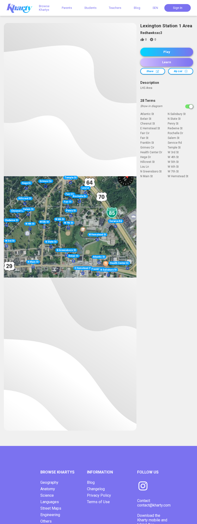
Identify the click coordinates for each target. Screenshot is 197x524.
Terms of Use (98, 502)
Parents (67, 8)
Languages (49, 502)
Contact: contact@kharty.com (154, 502)
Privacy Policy (99, 495)
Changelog (96, 489)
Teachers (115, 8)
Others (46, 521)
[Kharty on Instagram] (143, 486)
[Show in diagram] (189, 106)
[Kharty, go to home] (21, 8)
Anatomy (47, 489)
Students (90, 8)
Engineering (50, 515)
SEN (155, 8)
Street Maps (50, 508)
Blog (137, 8)
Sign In (177, 8)
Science (47, 495)
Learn (166, 62)
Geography (49, 482)
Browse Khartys (44, 7)
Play (166, 52)
